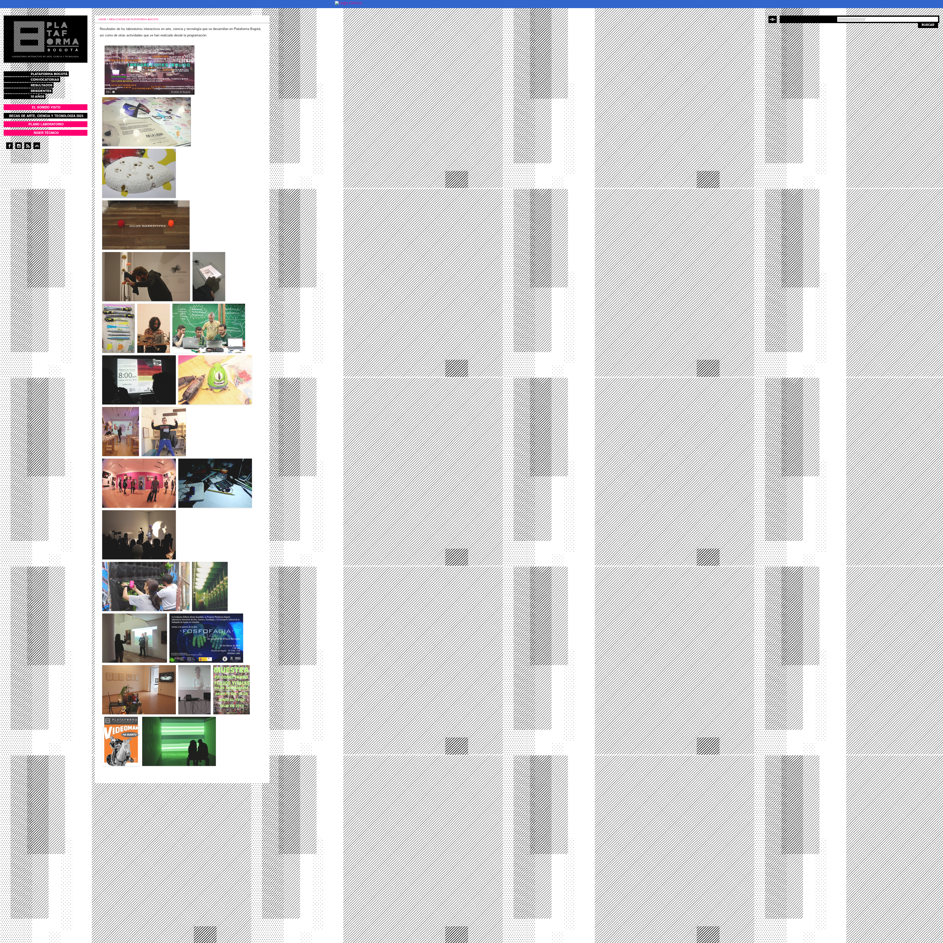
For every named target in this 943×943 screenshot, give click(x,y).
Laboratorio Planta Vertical (123, 601)
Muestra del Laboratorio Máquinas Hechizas (150, 340)
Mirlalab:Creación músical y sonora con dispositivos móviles (202, 341)
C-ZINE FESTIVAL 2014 (115, 446)
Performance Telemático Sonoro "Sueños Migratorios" (191, 700)
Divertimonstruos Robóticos (199, 394)
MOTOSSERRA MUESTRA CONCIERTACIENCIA (131, 704)
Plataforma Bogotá (49, 74)
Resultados (41, 85)
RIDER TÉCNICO (46, 132)
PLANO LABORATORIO (46, 124)
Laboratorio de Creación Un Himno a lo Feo (134, 497)
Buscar (928, 25)
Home (102, 19)
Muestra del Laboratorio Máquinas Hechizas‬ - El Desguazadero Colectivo (116, 337)
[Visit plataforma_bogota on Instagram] (18, 145)
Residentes (41, 91)
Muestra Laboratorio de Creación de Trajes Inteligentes (135, 548)
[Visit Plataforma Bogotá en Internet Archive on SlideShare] (36, 145)
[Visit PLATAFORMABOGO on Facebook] (9, 145)
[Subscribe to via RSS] (27, 145)
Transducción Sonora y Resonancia (128, 291)
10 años (37, 96)
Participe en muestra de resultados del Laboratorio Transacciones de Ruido (143, 83)
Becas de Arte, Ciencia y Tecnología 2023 (46, 115)
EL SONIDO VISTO (46, 107)
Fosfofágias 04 (179, 652)
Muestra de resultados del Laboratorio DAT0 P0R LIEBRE (144, 239)
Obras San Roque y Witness (161, 756)
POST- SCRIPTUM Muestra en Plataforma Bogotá (205, 288)
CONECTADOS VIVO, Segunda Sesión (126, 394)
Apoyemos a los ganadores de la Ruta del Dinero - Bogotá (160, 443)
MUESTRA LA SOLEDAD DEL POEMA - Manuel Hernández (205, 598)
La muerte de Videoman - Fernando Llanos (119, 754)
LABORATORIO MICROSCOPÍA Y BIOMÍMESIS (130, 188)
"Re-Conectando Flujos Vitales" (229, 703)
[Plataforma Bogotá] (45, 38)
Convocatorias (45, 79)
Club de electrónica (192, 497)
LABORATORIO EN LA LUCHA (119, 136)
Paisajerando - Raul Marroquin (124, 652)
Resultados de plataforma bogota (133, 19)
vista (149, 70)
